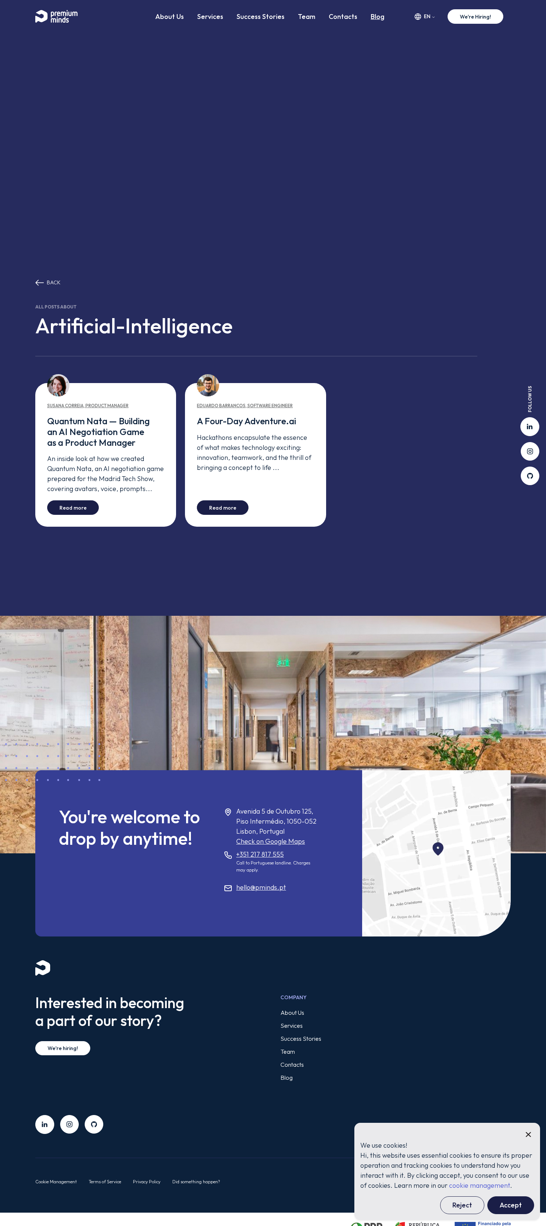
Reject (462, 1205)
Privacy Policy (146, 1181)
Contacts (343, 16)
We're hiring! (63, 1048)
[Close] (528, 1135)
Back (54, 282)
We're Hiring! (475, 16)
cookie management (479, 1185)
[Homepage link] (61, 16)
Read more (79, 507)
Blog (377, 16)
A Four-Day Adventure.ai (246, 420)
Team (306, 16)
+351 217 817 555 (260, 854)
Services (210, 16)
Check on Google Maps (270, 841)
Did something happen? (196, 1181)
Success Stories (261, 16)
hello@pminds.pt (261, 887)
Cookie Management (56, 1181)
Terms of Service (105, 1181)
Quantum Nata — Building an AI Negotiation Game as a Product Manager (98, 431)
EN (427, 16)
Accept (511, 1205)
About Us (169, 16)
